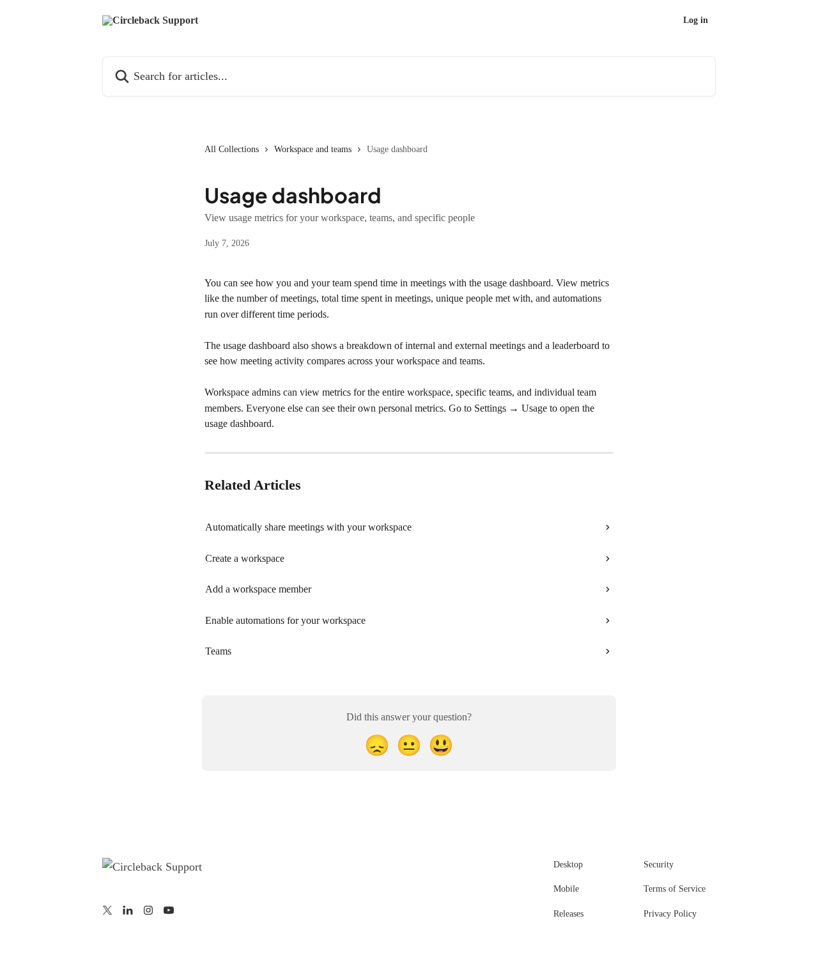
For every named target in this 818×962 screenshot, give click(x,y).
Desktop (568, 864)
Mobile (566, 889)
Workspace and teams (312, 149)
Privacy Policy (670, 914)
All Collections (231, 149)
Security (659, 864)
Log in (695, 20)
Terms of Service (675, 889)
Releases (568, 914)
